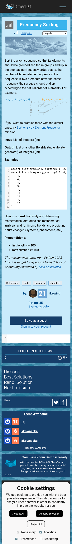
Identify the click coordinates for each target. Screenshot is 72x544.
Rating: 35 (36, 303)
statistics (55, 283)
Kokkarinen (12, 283)
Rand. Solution (18, 382)
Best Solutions (18, 377)
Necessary (28, 532)
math (26, 283)
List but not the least (36, 351)
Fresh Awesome (36, 414)
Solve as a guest (36, 320)
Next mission (17, 387)
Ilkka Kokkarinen (50, 267)
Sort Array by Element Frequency (38, 127)
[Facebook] (64, 402)
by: (25, 293)
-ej (23, 422)
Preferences (27, 539)
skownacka (29, 431)
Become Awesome (35, 447)
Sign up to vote (39, 306)
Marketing (51, 539)
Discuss (12, 371)
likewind (54, 293)
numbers (40, 283)
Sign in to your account (36, 326)
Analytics (50, 532)
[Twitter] (56, 402)
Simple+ (26, 33)
